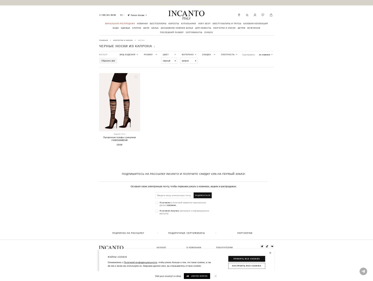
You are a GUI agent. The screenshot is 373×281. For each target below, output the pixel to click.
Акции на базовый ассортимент (186, 3)
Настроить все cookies (246, 266)
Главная (104, 40)
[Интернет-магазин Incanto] (186, 15)
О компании (193, 248)
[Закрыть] (270, 253)
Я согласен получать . (184, 212)
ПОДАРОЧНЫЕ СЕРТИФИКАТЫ (186, 233)
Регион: (137, 15)
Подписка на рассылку (128, 233)
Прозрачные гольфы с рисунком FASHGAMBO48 (119, 138)
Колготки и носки (123, 40)
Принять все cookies (247, 259)
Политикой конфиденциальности (140, 262)
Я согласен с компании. (183, 203)
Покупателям (224, 248)
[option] (186, 2)
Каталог (162, 248)
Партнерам (245, 233)
